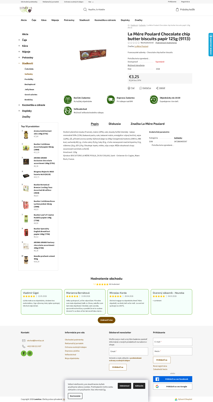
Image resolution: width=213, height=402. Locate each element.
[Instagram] (30, 353)
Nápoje (26, 52)
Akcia (25, 34)
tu (105, 389)
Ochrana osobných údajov (73, 2)
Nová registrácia (160, 366)
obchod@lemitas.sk (35, 340)
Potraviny (27, 57)
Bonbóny (29, 99)
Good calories (31, 94)
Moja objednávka (72, 358)
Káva (25, 46)
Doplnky (27, 111)
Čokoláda (29, 69)
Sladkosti (27, 63)
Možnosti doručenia (136, 65)
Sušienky (29, 74)
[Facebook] (24, 353)
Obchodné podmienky (29, 2)
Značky (26, 117)
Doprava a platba (72, 351)
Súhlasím (139, 385)
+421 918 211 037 (34, 346)
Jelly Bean (29, 89)
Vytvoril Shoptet (185, 399)
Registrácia (185, 1)
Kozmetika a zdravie (33, 105)
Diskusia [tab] (115, 123)
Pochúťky (29, 79)
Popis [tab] (95, 123)
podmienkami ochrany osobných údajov (125, 359)
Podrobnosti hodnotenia (166, 42)
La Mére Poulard (141, 46)
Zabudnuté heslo (160, 369)
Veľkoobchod (70, 354)
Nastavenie (75, 396)
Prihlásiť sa (117, 367)
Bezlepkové (30, 84)
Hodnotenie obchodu (106, 278)
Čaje (24, 40)
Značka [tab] (148, 123)
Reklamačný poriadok (51, 2)
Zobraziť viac (106, 320)
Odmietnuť (124, 385)
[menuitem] (23, 20)
